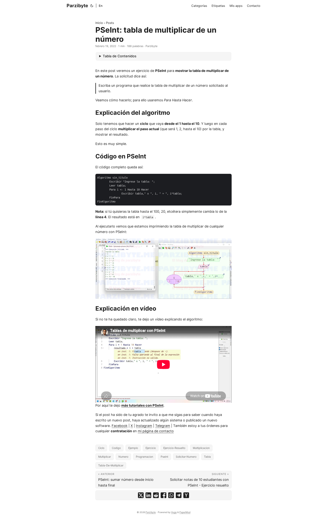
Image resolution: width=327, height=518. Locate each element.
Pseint (164, 456)
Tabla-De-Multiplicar (110, 465)
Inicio (99, 23)
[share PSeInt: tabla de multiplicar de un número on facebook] (163, 495)
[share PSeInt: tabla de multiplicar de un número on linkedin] (148, 495)
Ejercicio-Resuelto (174, 448)
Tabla (207, 456)
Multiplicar (104, 456)
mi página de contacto (156, 431)
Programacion (144, 456)
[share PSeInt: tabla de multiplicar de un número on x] (141, 495)
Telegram (162, 426)
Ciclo (101, 448)
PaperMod (184, 512)
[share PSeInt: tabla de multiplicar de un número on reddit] (156, 495)
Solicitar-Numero (186, 456)
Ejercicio (151, 448)
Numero (123, 456)
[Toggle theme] (92, 5)
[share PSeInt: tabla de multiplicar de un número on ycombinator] (186, 495)
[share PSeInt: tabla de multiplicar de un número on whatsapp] (171, 495)
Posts (110, 23)
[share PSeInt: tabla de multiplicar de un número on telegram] (178, 495)
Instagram (144, 426)
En (101, 6)
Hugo (174, 512)
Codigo (116, 448)
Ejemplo (133, 448)
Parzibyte (77, 5)
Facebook (120, 426)
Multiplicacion (201, 448)
